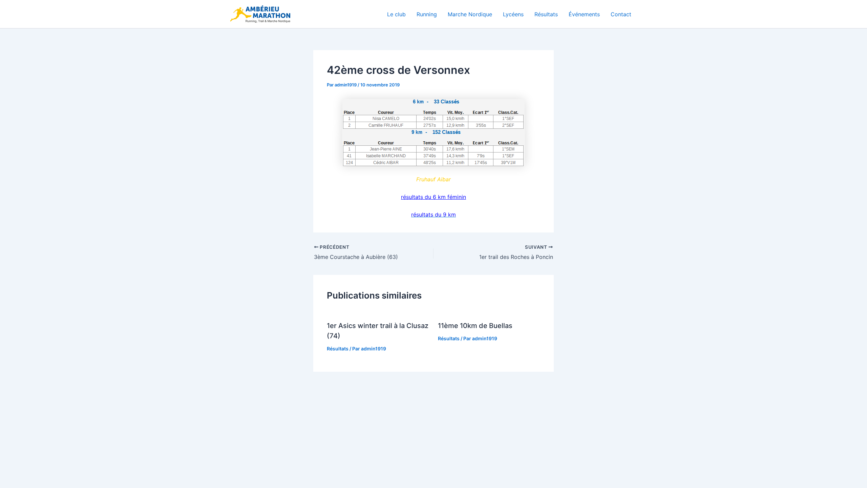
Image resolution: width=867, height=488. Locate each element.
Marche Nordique (470, 14)
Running (427, 14)
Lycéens (513, 14)
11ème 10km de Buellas (475, 326)
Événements (584, 14)
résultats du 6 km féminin (433, 197)
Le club (396, 14)
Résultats (546, 14)
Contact (621, 14)
